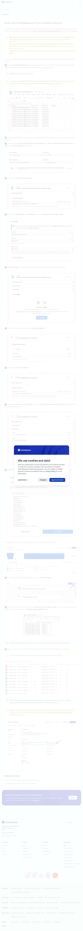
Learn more (22, 480)
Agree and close (57, 480)
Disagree (43, 480)
